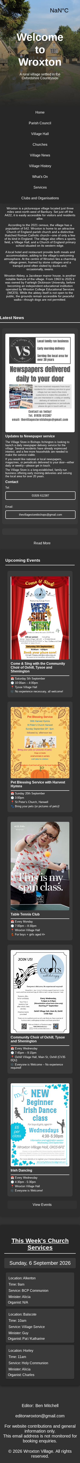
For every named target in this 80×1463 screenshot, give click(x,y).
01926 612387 (40, 495)
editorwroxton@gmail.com (40, 1415)
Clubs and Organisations (40, 198)
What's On (40, 177)
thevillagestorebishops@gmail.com (40, 514)
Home (40, 112)
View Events (42, 1204)
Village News (40, 155)
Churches (40, 144)
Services (40, 187)
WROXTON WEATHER (40, 10)
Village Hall (40, 134)
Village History (40, 166)
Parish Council (40, 123)
